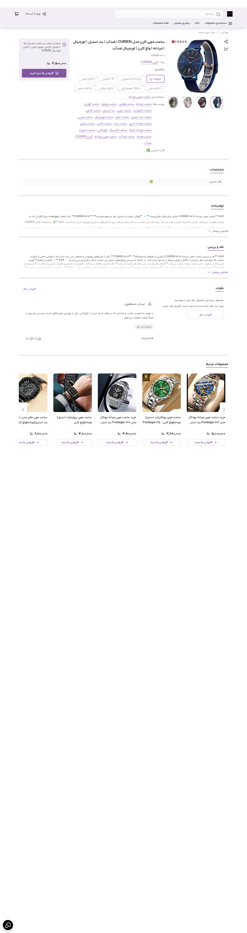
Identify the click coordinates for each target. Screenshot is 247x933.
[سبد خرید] (16, 14)
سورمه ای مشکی (132, 79)
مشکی (106, 79)
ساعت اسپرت (87, 130)
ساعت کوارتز (91, 104)
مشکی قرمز (88, 79)
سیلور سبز (155, 88)
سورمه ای (155, 79)
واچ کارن (224, 32)
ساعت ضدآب (127, 136)
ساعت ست (120, 123)
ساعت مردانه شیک (140, 130)
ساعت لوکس (126, 104)
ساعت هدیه (144, 136)
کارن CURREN (149, 62)
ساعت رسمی (87, 123)
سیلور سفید (85, 88)
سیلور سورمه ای (131, 88)
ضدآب (148, 143)
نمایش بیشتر (220, 231)
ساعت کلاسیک (118, 130)
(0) (36, 338)
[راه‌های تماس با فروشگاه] (8, 925)
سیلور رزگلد (107, 88)
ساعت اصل (122, 117)
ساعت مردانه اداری (140, 123)
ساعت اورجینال (104, 117)
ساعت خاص (104, 123)
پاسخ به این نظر (144, 326)
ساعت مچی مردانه (207, 32)
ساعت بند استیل (141, 117)
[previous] (224, 409)
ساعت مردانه (144, 104)
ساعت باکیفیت (142, 110)
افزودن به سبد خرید (41, 73)
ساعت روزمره (109, 104)
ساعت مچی (124, 110)
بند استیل (109, 110)
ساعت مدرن (85, 117)
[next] (23, 409)
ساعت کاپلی (93, 110)
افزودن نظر (29, 289)
